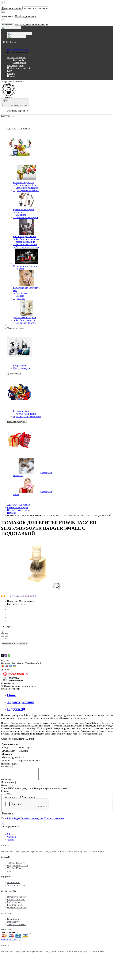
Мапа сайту (13, 922)
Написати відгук (28, 596)
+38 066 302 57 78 (16, 863)
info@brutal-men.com (17, 49)
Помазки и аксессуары (31, 818)
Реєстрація (18, 60)
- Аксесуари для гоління (26, 247)
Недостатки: (7, 785)
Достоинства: (8, 782)
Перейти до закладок (25, 16)
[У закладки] (5, 638)
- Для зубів (19, 298)
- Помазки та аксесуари (25, 217)
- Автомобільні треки (24, 413)
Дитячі (10, 839)
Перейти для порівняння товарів (31, 24)
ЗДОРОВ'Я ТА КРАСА (18, 128)
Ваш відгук (7, 779)
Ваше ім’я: (6, 766)
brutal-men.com (8, 939)
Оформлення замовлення (35, 8)
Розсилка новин (15, 905)
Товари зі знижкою (16, 924)
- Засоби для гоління (24, 242)
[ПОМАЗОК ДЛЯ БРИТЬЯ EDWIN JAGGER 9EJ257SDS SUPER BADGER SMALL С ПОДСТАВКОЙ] (36, 591)
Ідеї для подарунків (17, 421)
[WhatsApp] (9, 655)
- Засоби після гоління (25, 244)
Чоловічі (11, 837)
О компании (13, 882)
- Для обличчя (20, 293)
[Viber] (5, 655)
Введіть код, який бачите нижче (20, 797)
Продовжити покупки (11, 8)
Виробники (13, 919)
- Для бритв (19, 215)
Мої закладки (14, 902)
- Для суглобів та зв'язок (26, 190)
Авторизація (19, 62)
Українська (25, 33)
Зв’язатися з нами (16, 885)
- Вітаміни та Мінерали (25, 187)
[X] (2, 655)
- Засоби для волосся (24, 320)
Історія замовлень (16, 899)
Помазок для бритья (54, 818)
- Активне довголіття (24, 185)
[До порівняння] (7, 638)
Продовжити (7, 16)
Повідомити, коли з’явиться (14, 643)
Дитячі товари (14, 373)
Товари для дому (15, 328)
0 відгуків (12, 596)
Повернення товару (17, 907)
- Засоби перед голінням (26, 239)
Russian (21, 36)
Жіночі (10, 834)
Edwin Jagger (13, 818)
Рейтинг (5, 791)
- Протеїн (18, 269)
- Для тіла (18, 296)
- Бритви (18, 212)
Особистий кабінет (16, 897)
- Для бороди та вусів (24, 323)
